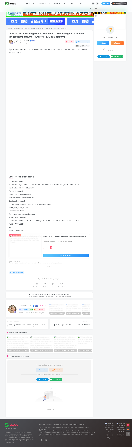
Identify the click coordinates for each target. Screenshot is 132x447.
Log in (43, 370)
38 (21, 309)
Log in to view (66, 255)
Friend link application (45, 424)
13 (36, 309)
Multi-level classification (21, 28)
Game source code (52, 28)
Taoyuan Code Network (21, 41)
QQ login (44, 379)
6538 (26, 309)
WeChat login (57, 379)
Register (57, 370)
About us (81, 424)
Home (9, 28)
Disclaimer (57, 424)
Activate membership (120, 3)
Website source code (37, 28)
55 (32, 309)
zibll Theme (70, 427)
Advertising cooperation (70, 424)
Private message (83, 42)
